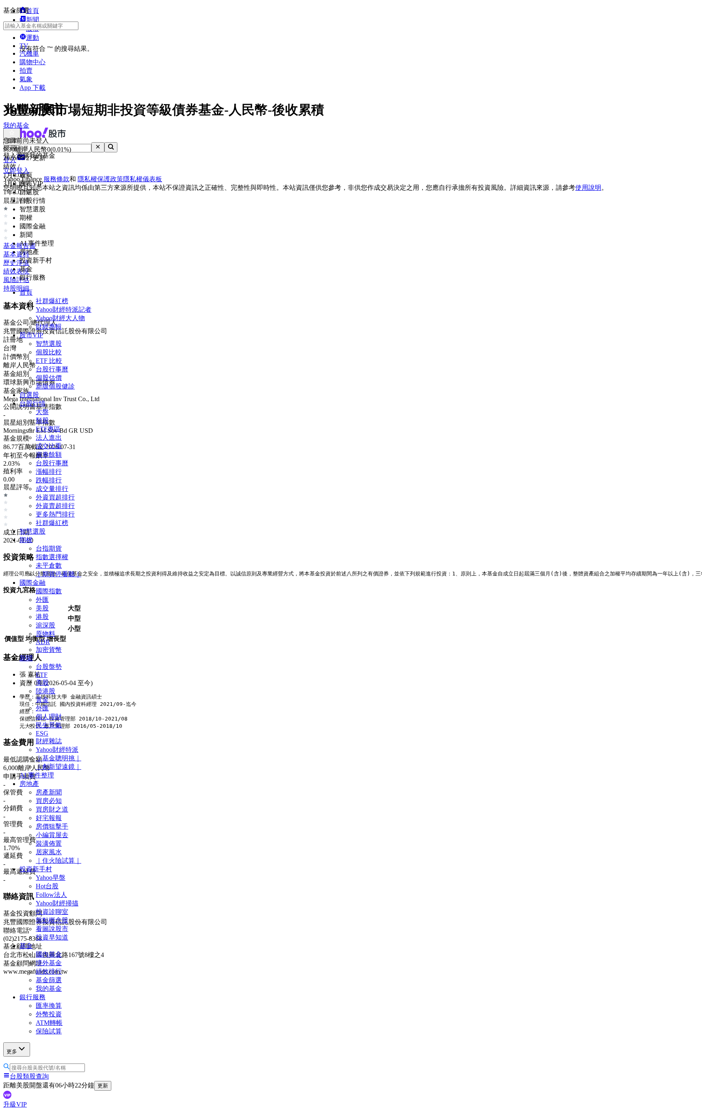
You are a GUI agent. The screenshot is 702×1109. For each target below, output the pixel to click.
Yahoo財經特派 (57, 749)
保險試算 (49, 1031)
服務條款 (56, 179)
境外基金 (49, 962)
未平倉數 (49, 565)
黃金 (42, 699)
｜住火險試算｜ (58, 860)
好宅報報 (49, 817)
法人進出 (49, 437)
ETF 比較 (49, 360)
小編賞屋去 (52, 834)
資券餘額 (49, 454)
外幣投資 (49, 1014)
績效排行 (49, 971)
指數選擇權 (52, 556)
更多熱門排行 (55, 514)
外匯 (42, 599)
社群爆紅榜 (52, 300)
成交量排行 (52, 488)
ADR (43, 641)
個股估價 (49, 377)
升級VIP (15, 1104)
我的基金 (49, 988)
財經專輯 (49, 326)
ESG (42, 733)
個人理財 (49, 716)
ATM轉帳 (49, 1022)
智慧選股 (49, 343)
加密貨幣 (49, 649)
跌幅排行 (49, 480)
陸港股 (45, 691)
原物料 (45, 633)
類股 (42, 420)
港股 (42, 616)
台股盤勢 (49, 666)
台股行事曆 (52, 369)
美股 (42, 608)
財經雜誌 (49, 741)
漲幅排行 (49, 471)
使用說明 (588, 187)
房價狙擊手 (52, 826)
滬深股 (45, 625)
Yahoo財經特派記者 (63, 309)
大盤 (42, 411)
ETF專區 (48, 428)
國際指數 (49, 591)
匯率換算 (49, 1005)
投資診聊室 (52, 911)
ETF (42, 674)
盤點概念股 (52, 920)
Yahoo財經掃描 (57, 903)
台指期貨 (49, 548)
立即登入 (16, 170)
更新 (103, 1086)
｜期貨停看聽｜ (58, 574)
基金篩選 (49, 980)
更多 (11, 1051)
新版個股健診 (55, 386)
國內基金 (49, 954)
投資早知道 (52, 937)
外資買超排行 (55, 497)
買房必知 (49, 800)
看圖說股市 (52, 928)
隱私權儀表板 (142, 179)
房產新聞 (49, 792)
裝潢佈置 (49, 843)
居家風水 (49, 852)
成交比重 (49, 446)
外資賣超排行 (55, 505)
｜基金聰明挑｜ (58, 758)
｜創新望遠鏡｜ (58, 766)
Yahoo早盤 (50, 877)
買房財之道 (52, 809)
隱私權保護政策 (100, 179)
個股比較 (49, 352)
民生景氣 (49, 725)
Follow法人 (51, 894)
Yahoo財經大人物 (60, 318)
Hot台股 (47, 886)
